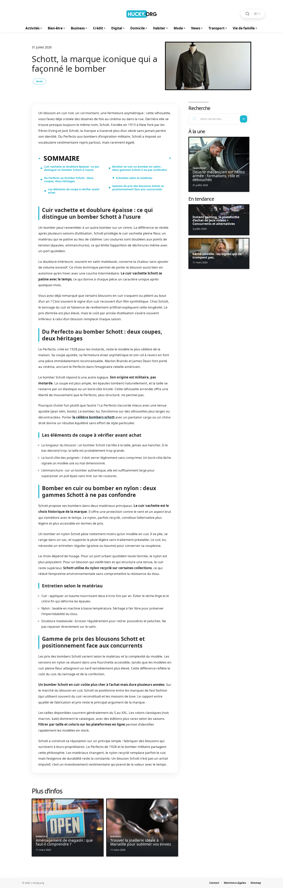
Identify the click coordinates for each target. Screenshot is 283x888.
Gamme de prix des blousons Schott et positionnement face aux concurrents (138, 187)
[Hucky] (141, 13)
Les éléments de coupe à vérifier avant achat (73, 190)
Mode (39, 81)
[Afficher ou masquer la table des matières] (126, 158)
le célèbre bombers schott (93, 417)
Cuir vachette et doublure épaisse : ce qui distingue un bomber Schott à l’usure (71, 168)
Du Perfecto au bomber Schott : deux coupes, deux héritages (68, 179)
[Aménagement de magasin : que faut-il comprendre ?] (67, 827)
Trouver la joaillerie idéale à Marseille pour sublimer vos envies (140, 842)
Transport (199, 168)
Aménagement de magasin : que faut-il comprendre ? (64, 842)
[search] (247, 14)
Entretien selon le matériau (134, 178)
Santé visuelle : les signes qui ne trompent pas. (217, 255)
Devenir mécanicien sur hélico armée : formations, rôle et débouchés (219, 176)
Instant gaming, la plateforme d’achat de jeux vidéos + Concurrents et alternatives (216, 220)
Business (115, 836)
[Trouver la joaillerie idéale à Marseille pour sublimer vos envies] (142, 827)
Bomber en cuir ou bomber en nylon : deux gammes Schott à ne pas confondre (139, 168)
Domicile (41, 836)
